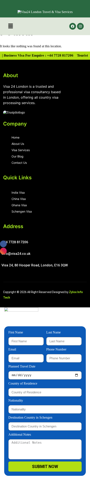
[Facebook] (72, 26)
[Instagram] (80, 26)
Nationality (15, 400)
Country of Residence (22, 383)
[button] (10, 26)
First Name (15, 332)
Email (12, 349)
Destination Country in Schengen (30, 417)
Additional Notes (19, 434)
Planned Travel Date (21, 366)
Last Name (53, 332)
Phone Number (56, 349)
